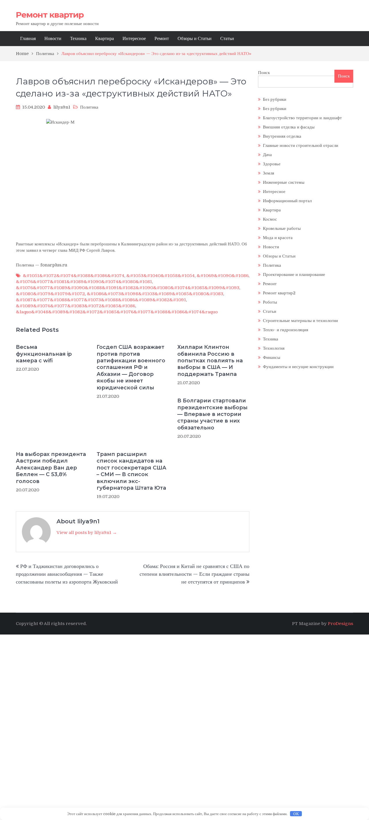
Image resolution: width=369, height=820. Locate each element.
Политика (89, 107)
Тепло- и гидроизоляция (285, 329)
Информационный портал (287, 200)
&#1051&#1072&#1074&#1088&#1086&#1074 (73, 275)
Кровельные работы (282, 228)
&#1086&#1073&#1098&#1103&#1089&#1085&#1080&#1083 (155, 293)
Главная (28, 38)
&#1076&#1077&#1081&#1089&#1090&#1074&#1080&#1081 (84, 281)
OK (296, 814)
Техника (78, 38)
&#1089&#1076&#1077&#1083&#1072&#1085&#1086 (75, 305)
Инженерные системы (283, 182)
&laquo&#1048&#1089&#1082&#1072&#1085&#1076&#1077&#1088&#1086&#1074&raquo (117, 312)
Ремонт (162, 38)
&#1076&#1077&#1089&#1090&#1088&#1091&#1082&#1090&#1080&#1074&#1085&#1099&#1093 (127, 287)
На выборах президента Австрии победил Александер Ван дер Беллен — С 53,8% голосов (51, 467)
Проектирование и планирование (294, 274)
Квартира (104, 38)
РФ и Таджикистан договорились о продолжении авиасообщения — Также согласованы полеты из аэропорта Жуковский (67, 574)
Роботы (270, 302)
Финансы (271, 357)
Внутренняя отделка (282, 136)
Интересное (134, 38)
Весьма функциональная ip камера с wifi (44, 354)
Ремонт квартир (50, 15)
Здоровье (271, 163)
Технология (274, 348)
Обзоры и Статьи (195, 38)
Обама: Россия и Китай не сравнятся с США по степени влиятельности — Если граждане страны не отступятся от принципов (194, 574)
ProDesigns (340, 623)
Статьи (227, 38)
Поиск (264, 72)
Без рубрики (274, 99)
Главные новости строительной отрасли (300, 145)
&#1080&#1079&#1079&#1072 (50, 293)
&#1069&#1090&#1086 (222, 275)
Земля (268, 173)
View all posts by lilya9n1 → (87, 532)
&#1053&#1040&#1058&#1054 (160, 275)
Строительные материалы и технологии (300, 320)
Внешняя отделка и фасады (289, 127)
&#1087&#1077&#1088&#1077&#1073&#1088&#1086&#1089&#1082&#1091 (101, 299)
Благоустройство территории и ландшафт (302, 117)
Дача (267, 154)
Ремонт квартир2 (279, 293)
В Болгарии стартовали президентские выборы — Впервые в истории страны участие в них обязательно (212, 414)
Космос (270, 219)
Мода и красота (278, 237)
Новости (52, 38)
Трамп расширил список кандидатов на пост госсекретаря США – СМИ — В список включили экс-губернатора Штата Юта (131, 471)
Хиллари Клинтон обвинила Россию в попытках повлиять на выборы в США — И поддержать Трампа (210, 360)
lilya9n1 (61, 107)
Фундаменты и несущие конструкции (298, 366)
